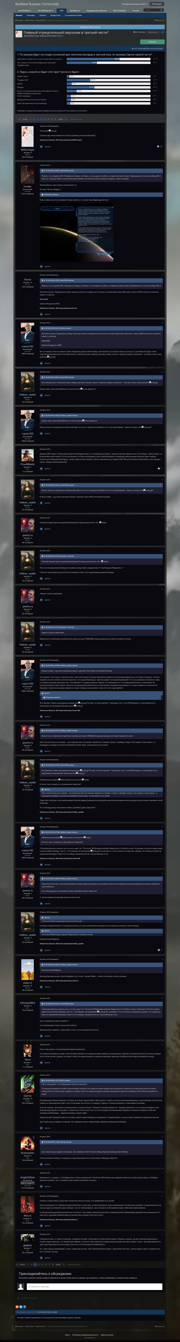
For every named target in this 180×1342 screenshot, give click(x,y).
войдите (30, 111)
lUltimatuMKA (27, 1002)
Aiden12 (27, 982)
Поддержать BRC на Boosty (90, 27)
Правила (42, 15)
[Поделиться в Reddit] (17, 1307)
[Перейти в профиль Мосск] (27, 1204)
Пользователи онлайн (73, 15)
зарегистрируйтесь (44, 111)
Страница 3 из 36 (76, 119)
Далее (61, 119)
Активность (75, 11)
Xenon (27, 279)
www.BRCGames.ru (45, 11)
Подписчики (152, 32)
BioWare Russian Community (37, 4)
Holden (27, 186)
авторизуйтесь (92, 1278)
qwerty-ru (27, 535)
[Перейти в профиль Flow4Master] (28, 455)
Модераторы (55, 15)
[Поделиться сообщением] (162, 126)
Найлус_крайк (27, 394)
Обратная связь (107, 1335)
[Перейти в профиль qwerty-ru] (27, 525)
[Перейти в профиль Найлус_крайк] (27, 382)
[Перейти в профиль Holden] (27, 174)
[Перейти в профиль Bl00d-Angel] (19, 34)
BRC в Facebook (120, 11)
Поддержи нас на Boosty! (97, 11)
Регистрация (157, 4)
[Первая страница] (19, 119)
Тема (67, 1335)
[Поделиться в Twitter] (21, 1307)
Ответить (152, 42)
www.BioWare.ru (24, 11)
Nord (27, 1059)
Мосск (27, 1215)
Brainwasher (27, 1152)
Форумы (19, 15)
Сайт (62, 11)
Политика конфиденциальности (85, 1335)
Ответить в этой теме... (40, 1287)
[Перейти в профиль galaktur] (27, 1238)
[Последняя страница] (66, 119)
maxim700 (27, 346)
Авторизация (140, 32)
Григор (27, 1095)
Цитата (47, 147)
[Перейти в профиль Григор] (27, 1084)
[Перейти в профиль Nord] (27, 1051)
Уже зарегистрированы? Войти (134, 4)
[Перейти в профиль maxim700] (27, 333)
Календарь (31, 15)
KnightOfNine (27, 1177)
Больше (136, 11)
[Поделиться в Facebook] (24, 1307)
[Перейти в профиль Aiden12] (27, 969)
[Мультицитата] (41, 146)
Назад (25, 119)
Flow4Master (27, 464)
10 (162, 32)
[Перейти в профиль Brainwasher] (27, 1143)
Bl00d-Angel (34, 36)
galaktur (27, 1245)
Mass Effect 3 (58, 36)
